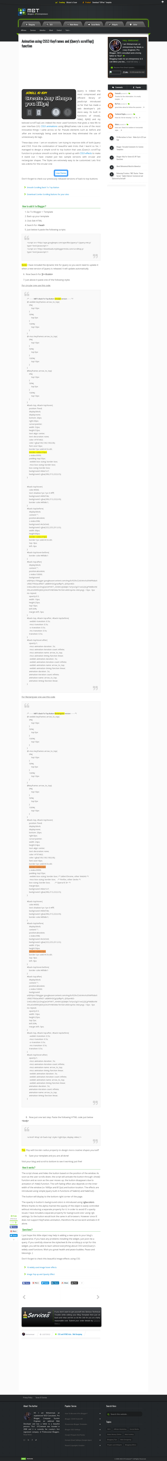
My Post (117, 103)
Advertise (42, 30)
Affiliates (23, 30)
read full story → (133, 62)
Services (33, 30)
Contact (59, 30)
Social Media (95, 24)
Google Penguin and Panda (83, 1435)
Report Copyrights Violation (83, 1446)
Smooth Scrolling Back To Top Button (43, 187)
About (51, 30)
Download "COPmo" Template (102, 2)
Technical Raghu (120, 114)
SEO (51, 24)
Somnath (118, 93)
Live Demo (61, 173)
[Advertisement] (61, 68)
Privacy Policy (27, 1397)
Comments (119, 87)
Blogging (31, 24)
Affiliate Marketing (120, 1429)
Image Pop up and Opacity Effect (41, 1274)
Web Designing (77, 1334)
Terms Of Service (41, 1397)
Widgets (115, 24)
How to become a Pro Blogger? (83, 1414)
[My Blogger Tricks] (47, 13)
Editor (135, 24)
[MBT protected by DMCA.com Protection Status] (27, 1459)
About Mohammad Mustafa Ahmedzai (129, 166)
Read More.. (28, 1435)
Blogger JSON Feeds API (83, 1419)
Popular (138, 87)
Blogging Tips (112, 1440)
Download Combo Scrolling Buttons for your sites (48, 194)
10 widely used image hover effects (42, 1267)
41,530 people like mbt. (137, 72)
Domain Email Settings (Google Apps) (83, 1440)
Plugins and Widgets (114, 1445)
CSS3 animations (49, 126)
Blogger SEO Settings (83, 1430)
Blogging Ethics (130, 1445)
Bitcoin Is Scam (72, 2)
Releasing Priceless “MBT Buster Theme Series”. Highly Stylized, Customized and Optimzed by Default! (127, 176)
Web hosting (129, 1434)
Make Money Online (114, 1434)
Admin (117, 124)
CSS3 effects (86, 153)
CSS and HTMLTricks (65, 1334)
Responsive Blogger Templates (83, 1424)
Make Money (74, 24)
